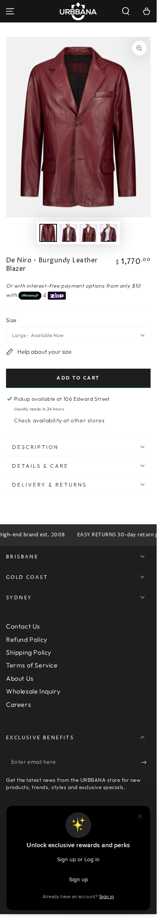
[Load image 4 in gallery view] (108, 233)
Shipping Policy (28, 652)
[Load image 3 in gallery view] (88, 233)
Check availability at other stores (59, 420)
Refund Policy (26, 639)
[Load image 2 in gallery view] (68, 233)
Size (11, 320)
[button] (125, 11)
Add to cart (78, 378)
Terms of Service (32, 665)
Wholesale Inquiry (33, 691)
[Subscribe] (146, 762)
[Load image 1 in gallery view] (48, 233)
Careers (18, 704)
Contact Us (23, 626)
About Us (20, 678)
